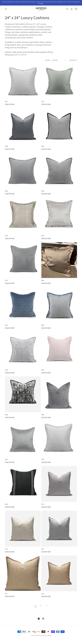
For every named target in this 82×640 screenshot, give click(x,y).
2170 (42, 594)
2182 (6, 504)
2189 (6, 415)
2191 (42, 370)
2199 (42, 236)
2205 (42, 146)
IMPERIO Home (38, 635)
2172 (6, 549)
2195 (6, 325)
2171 (42, 549)
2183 (42, 459)
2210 (42, 101)
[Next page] (46, 605)
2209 (6, 146)
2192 (6, 370)
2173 (42, 504)
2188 (42, 415)
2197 (6, 280)
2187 (6, 459)
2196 (42, 280)
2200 (6, 236)
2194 (42, 325)
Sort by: (47, 60)
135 (6, 594)
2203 (42, 191)
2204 (6, 191)
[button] (6, 9)
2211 (6, 101)
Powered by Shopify (47, 635)
